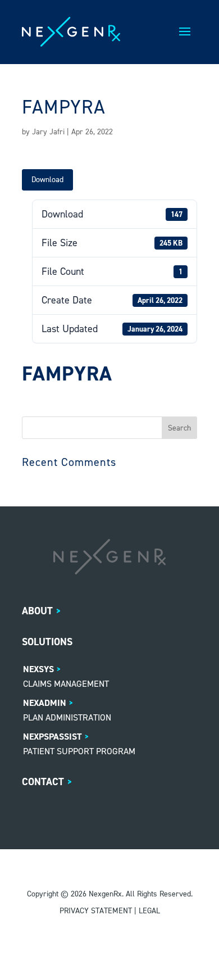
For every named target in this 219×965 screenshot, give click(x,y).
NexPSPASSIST (52, 736)
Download (47, 179)
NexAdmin (44, 703)
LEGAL (149, 910)
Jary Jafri (48, 131)
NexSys (38, 669)
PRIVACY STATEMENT (96, 910)
